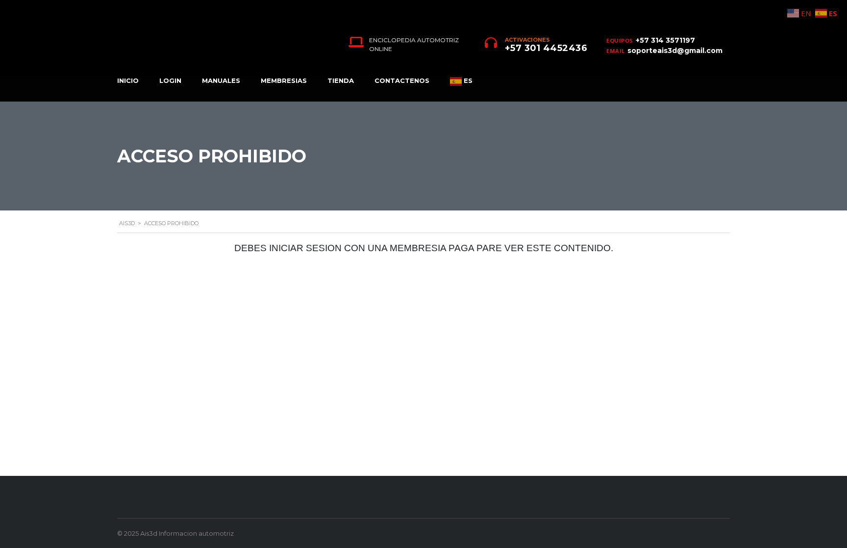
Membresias (284, 80)
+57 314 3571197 (665, 40)
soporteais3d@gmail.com (674, 50)
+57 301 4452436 (546, 48)
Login (170, 80)
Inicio (128, 80)
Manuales (221, 80)
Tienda (340, 80)
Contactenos (401, 80)
